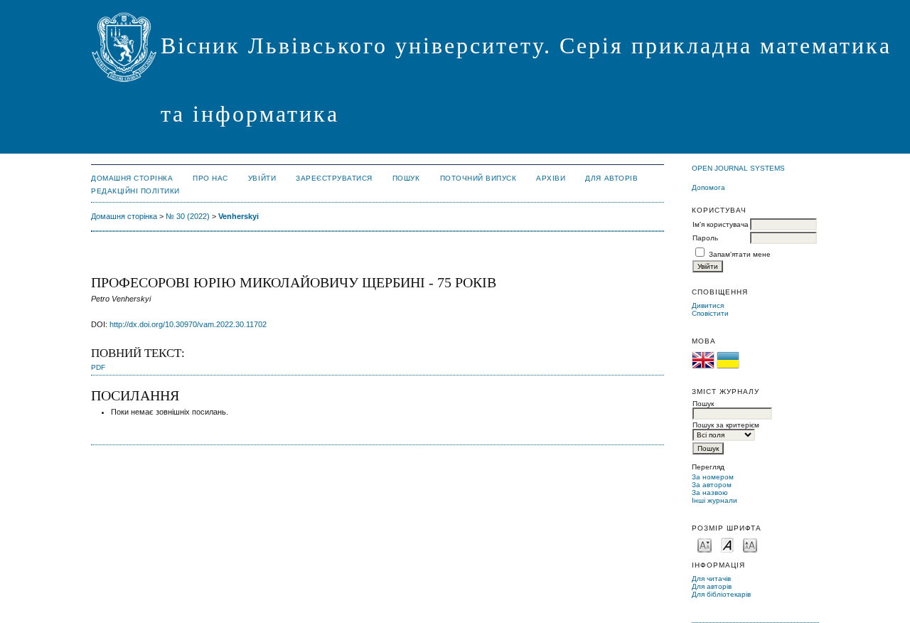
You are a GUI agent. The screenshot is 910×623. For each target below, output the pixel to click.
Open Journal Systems (738, 168)
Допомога (708, 187)
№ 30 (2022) (188, 216)
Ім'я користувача (720, 224)
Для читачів (711, 578)
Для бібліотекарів (721, 594)
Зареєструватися (334, 178)
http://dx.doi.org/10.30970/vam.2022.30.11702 (188, 324)
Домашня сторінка (132, 178)
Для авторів (712, 586)
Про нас (210, 178)
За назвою (710, 492)
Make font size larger (750, 544)
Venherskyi (238, 216)
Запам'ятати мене (740, 254)
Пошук (406, 178)
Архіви (550, 178)
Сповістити (710, 313)
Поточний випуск (478, 178)
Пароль (705, 238)
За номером (713, 477)
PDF (98, 367)
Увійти (262, 178)
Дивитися (708, 305)
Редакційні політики (135, 191)
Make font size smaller (704, 544)
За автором (712, 485)
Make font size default (727, 544)
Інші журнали (714, 500)
